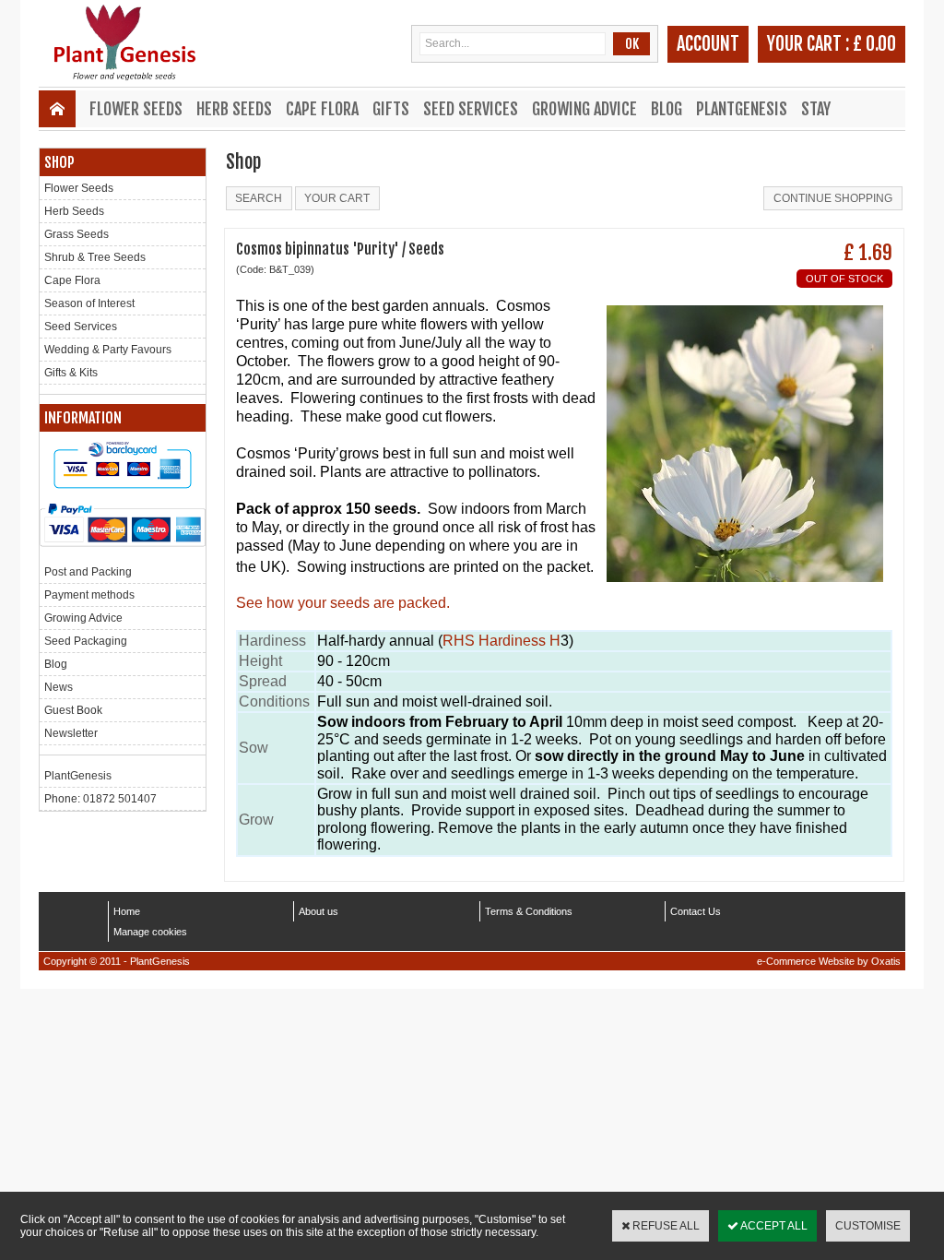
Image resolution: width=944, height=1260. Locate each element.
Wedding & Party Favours (107, 349)
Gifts (390, 109)
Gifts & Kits (71, 372)
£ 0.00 (874, 43)
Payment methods (89, 594)
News (58, 687)
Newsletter (71, 733)
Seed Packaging (85, 641)
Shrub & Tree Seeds (95, 257)
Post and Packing (88, 571)
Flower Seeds (136, 109)
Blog (666, 109)
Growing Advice (584, 109)
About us (318, 911)
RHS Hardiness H (501, 640)
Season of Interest (89, 303)
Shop (59, 162)
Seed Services (470, 109)
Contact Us (695, 911)
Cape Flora (322, 109)
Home (126, 911)
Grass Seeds (76, 234)
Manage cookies (150, 931)
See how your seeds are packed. (343, 603)
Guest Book (73, 710)
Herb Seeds (234, 109)
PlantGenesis (741, 109)
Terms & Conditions (528, 911)
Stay (816, 109)
